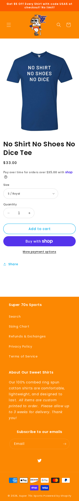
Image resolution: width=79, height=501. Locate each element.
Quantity (10, 204)
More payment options (39, 252)
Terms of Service (23, 356)
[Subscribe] (64, 444)
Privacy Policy (20, 346)
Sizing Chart (19, 326)
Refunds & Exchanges (27, 336)
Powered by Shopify (57, 495)
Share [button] (13, 264)
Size (6, 185)
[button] (9, 25)
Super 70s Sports (31, 495)
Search (15, 316)
